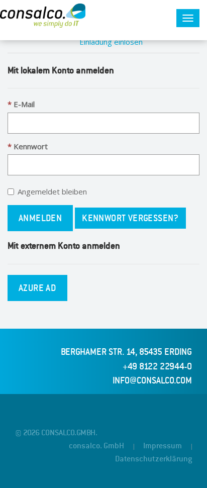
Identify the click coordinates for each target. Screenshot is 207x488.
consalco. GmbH (96, 446)
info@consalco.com (152, 380)
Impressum (162, 446)
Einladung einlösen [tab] (111, 42)
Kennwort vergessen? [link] (130, 218)
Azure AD (37, 288)
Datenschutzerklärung (153, 459)
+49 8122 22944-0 (157, 366)
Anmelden (40, 218)
